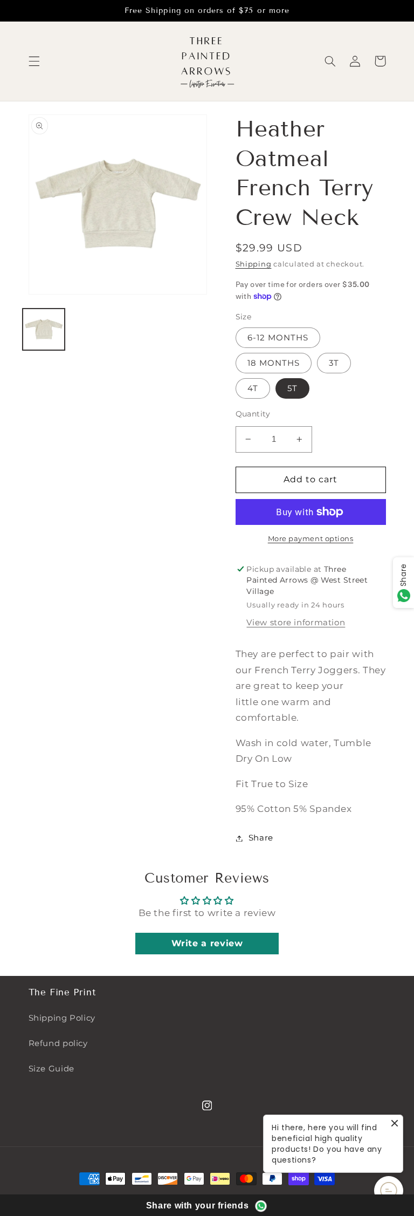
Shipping (254, 264)
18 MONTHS (273, 363)
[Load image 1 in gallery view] (44, 330)
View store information (295, 622)
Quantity (253, 413)
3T (334, 363)
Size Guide (51, 1069)
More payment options (311, 539)
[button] (34, 61)
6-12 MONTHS (278, 338)
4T (252, 388)
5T (292, 388)
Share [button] (261, 838)
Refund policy (58, 1043)
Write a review (207, 943)
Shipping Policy (62, 1018)
